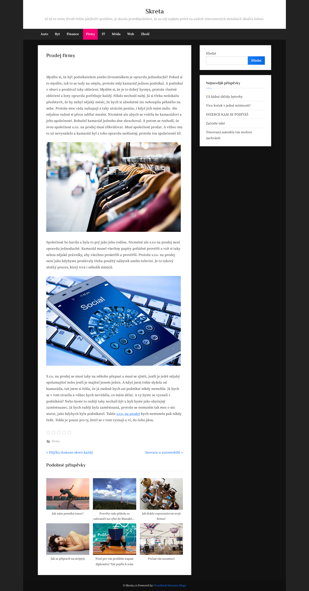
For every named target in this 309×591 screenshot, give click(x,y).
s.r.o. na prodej (128, 414)
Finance (73, 34)
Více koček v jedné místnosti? (228, 105)
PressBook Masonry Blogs (169, 585)
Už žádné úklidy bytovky (224, 97)
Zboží (145, 34)
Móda (116, 34)
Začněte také (215, 123)
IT (103, 34)
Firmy (90, 34)
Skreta (154, 11)
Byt (57, 34)
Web (130, 34)
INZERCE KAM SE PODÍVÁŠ (227, 114)
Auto (44, 34)
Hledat (211, 53)
